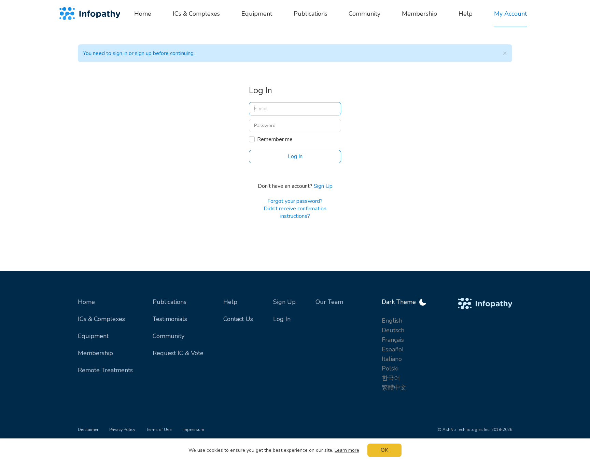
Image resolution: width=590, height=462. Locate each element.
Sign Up (323, 186)
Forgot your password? (295, 201)
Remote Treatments (105, 370)
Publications (169, 302)
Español (393, 349)
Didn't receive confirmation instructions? (295, 212)
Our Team (329, 302)
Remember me (275, 139)
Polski (390, 368)
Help (230, 302)
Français (393, 340)
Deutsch (393, 330)
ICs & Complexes (101, 319)
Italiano (392, 359)
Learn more (347, 450)
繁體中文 (394, 387)
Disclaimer (88, 429)
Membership (95, 353)
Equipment (93, 336)
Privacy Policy (122, 429)
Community (168, 336)
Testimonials (170, 319)
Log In (282, 319)
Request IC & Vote (178, 353)
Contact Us (238, 319)
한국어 (391, 378)
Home (86, 302)
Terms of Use (158, 429)
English (392, 321)
